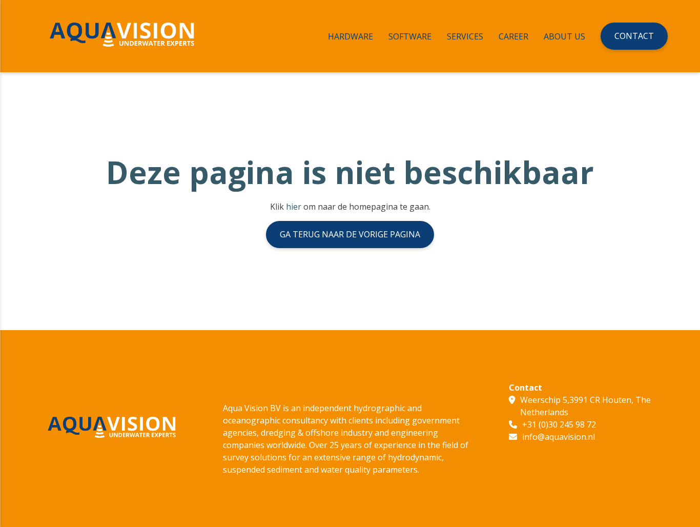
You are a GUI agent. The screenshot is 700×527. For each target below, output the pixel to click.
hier (293, 206)
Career (513, 36)
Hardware (350, 36)
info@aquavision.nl (558, 436)
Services (465, 36)
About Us (564, 36)
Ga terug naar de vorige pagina (350, 234)
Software (409, 36)
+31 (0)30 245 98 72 (559, 424)
